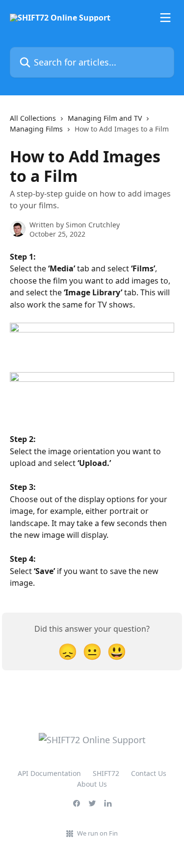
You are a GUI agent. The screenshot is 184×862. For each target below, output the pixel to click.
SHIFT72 (106, 773)
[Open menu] (165, 17)
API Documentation (49, 773)
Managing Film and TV (105, 118)
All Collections (33, 118)
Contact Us (148, 773)
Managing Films (36, 128)
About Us (92, 784)
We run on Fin (97, 833)
